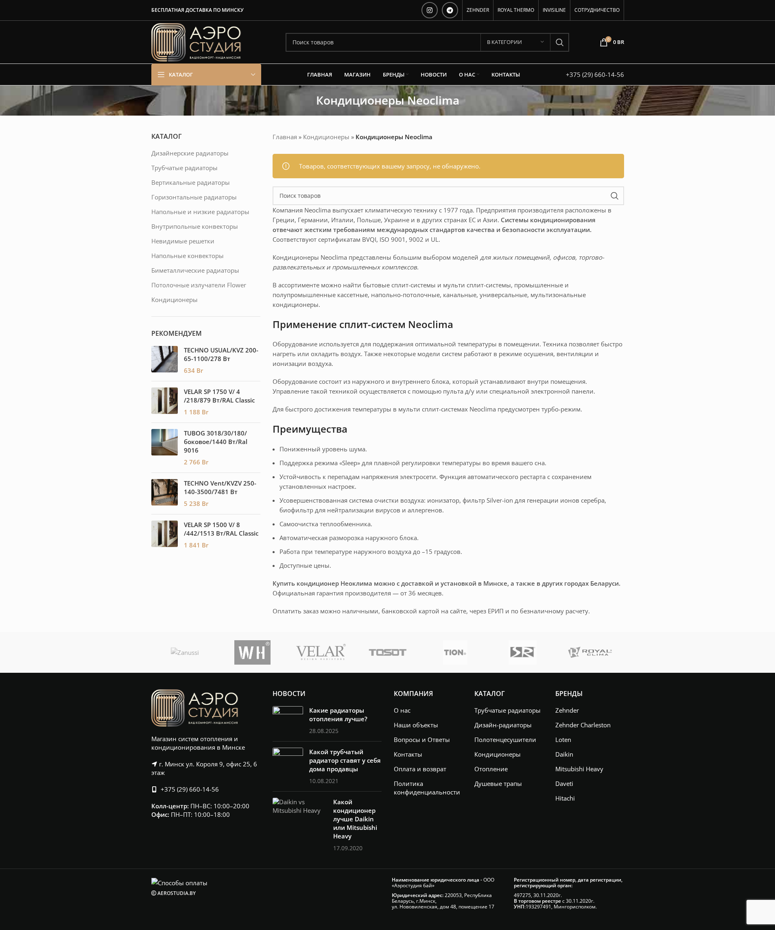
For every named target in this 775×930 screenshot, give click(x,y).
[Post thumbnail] (288, 720)
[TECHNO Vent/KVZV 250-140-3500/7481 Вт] (164, 493)
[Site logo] (196, 41)
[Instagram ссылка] (429, 10)
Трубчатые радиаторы (184, 168)
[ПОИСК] (559, 42)
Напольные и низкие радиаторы (200, 212)
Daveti (564, 783)
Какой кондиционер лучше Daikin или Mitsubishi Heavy (355, 819)
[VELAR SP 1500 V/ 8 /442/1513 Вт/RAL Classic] (164, 535)
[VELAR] (320, 652)
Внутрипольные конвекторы (194, 226)
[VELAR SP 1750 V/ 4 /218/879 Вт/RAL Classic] (164, 401)
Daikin (564, 754)
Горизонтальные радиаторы (194, 197)
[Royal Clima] (590, 652)
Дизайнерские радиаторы (190, 153)
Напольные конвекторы (187, 256)
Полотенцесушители (505, 739)
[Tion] (455, 652)
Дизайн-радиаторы (503, 725)
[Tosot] (387, 652)
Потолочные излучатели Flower (198, 285)
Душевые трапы (498, 783)
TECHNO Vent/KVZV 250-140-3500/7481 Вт (220, 487)
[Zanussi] (185, 652)
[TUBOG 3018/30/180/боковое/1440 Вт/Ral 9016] (164, 447)
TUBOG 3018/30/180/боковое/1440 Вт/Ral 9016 (215, 441)
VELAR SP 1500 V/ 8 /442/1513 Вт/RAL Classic (221, 529)
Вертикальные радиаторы (190, 182)
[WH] (252, 652)
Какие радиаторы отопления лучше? (338, 714)
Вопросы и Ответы (422, 739)
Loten (563, 739)
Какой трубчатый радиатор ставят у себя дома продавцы (345, 760)
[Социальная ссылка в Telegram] (450, 10)
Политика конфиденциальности (427, 787)
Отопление (491, 769)
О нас (402, 710)
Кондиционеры (174, 299)
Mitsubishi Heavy (579, 769)
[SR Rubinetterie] (523, 652)
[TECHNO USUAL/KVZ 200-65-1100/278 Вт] (164, 360)
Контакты (408, 754)
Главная (285, 137)
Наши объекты (416, 725)
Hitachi (565, 798)
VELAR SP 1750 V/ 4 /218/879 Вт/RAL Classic (219, 395)
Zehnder (567, 710)
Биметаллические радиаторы (195, 270)
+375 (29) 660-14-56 (595, 74)
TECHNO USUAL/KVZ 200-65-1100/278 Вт (221, 354)
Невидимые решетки (182, 241)
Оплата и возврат (420, 769)
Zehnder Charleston (583, 725)
